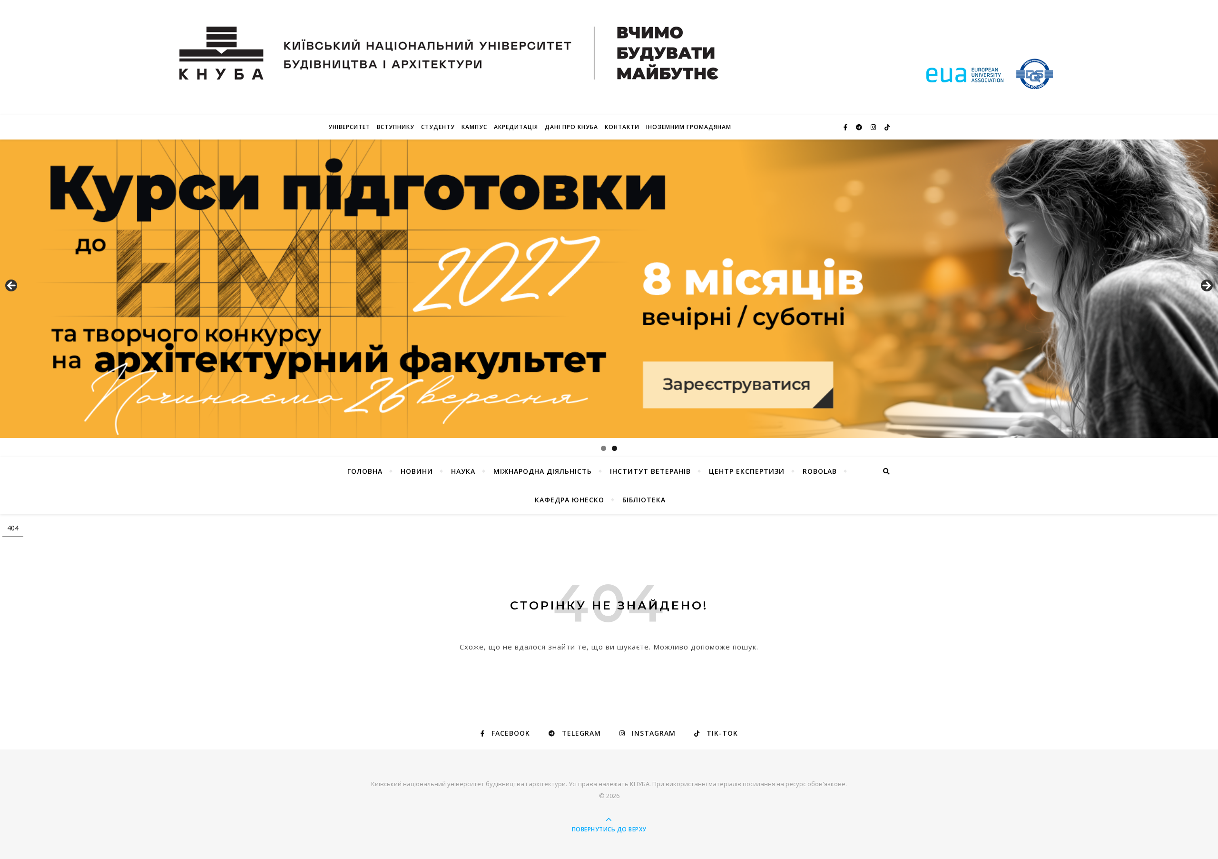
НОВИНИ (417, 471)
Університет (349, 127)
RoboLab (820, 471)
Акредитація (516, 127)
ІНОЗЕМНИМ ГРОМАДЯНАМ (688, 127)
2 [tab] (614, 448)
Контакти (622, 127)
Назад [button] (12, 286)
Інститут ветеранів (650, 471)
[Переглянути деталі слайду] (609, 289)
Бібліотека (644, 499)
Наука (463, 471)
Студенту (438, 127)
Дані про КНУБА (571, 127)
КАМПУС (474, 127)
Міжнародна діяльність (542, 471)
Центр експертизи (747, 471)
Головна (365, 471)
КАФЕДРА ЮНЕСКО (569, 499)
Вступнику (395, 127)
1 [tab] (603, 448)
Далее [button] (1206, 286)
